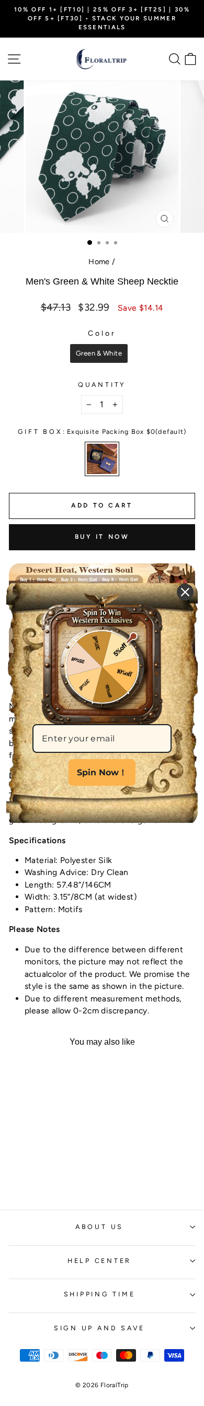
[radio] (99, 353)
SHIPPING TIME (99, 1294)
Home (99, 261)
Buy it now (102, 536)
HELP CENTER (99, 1261)
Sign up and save (99, 1328)
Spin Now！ (102, 772)
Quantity (102, 384)
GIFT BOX (102, 431)
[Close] (185, 592)
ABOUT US (99, 1227)
